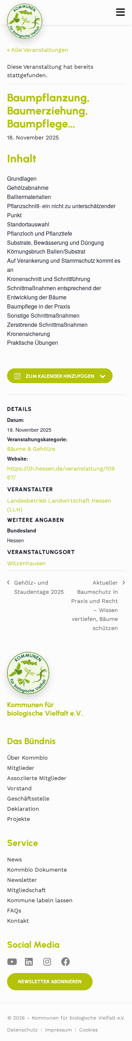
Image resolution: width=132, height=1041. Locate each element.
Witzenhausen (26, 563)
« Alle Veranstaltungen (37, 49)
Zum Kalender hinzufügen (60, 376)
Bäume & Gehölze (31, 448)
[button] (120, 12)
